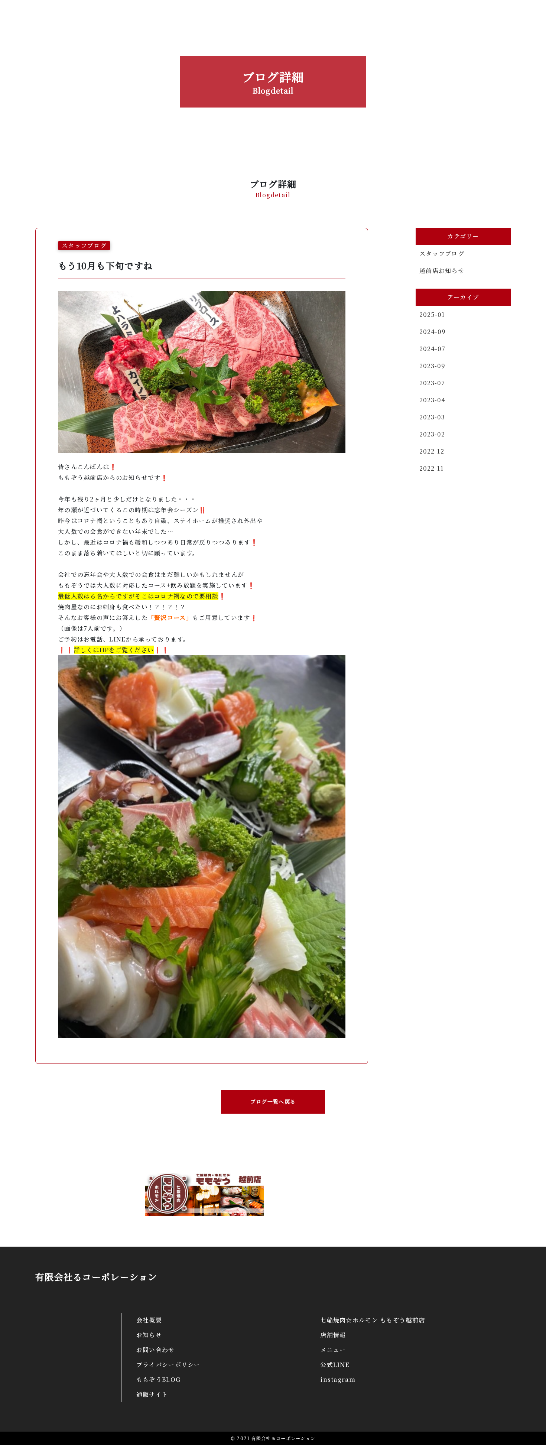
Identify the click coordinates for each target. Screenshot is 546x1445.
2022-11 (431, 468)
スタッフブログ (441, 253)
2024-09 (432, 331)
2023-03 (432, 417)
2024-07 (432, 348)
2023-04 (432, 400)
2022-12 (431, 451)
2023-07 (432, 383)
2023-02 (432, 434)
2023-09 (432, 365)
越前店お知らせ (441, 270)
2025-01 (432, 314)
